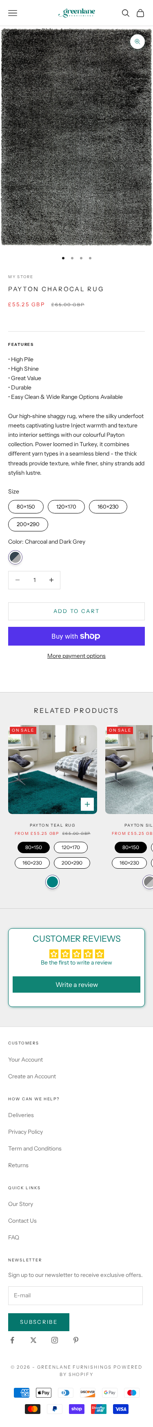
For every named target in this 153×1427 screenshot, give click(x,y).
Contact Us (22, 1220)
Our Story (20, 1204)
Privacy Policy (25, 1131)
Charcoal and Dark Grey (15, 557)
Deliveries (21, 1115)
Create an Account (32, 1076)
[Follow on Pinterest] (76, 1340)
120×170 (66, 505)
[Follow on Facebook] (12, 1340)
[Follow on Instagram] (55, 1340)
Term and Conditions (35, 1148)
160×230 (108, 505)
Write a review (76, 984)
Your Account (25, 1059)
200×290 (28, 522)
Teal (52, 882)
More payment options (76, 655)
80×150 (26, 505)
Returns (18, 1165)
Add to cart (76, 611)
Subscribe (39, 1322)
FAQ (13, 1237)
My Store (20, 276)
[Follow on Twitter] (33, 1340)
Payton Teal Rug (52, 825)
